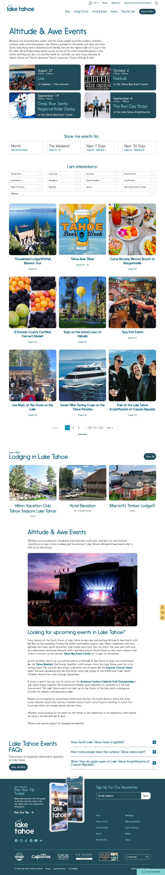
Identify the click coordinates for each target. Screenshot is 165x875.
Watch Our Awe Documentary (137, 3)
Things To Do (81, 11)
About (128, 840)
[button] (113, 742)
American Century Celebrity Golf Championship (107, 681)
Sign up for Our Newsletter (117, 787)
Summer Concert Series (119, 667)
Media (128, 834)
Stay (67, 11)
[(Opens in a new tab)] (16, 841)
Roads (104, 3)
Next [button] (145, 795)
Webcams (116, 3)
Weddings (129, 815)
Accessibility (73, 869)
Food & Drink (99, 11)
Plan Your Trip (21, 812)
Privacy (48, 869)
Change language (132, 861)
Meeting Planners (132, 822)
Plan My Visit (128, 11)
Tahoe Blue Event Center (77, 653)
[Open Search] (156, 3)
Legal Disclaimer (59, 869)
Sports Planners (132, 828)
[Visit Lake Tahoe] (20, 7)
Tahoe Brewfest (44, 664)
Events (114, 11)
